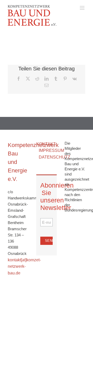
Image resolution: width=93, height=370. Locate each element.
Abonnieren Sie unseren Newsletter (46, 196)
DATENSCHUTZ (54, 157)
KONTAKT (46, 144)
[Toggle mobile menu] (82, 8)
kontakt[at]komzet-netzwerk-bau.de (24, 266)
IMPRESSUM (51, 150)
